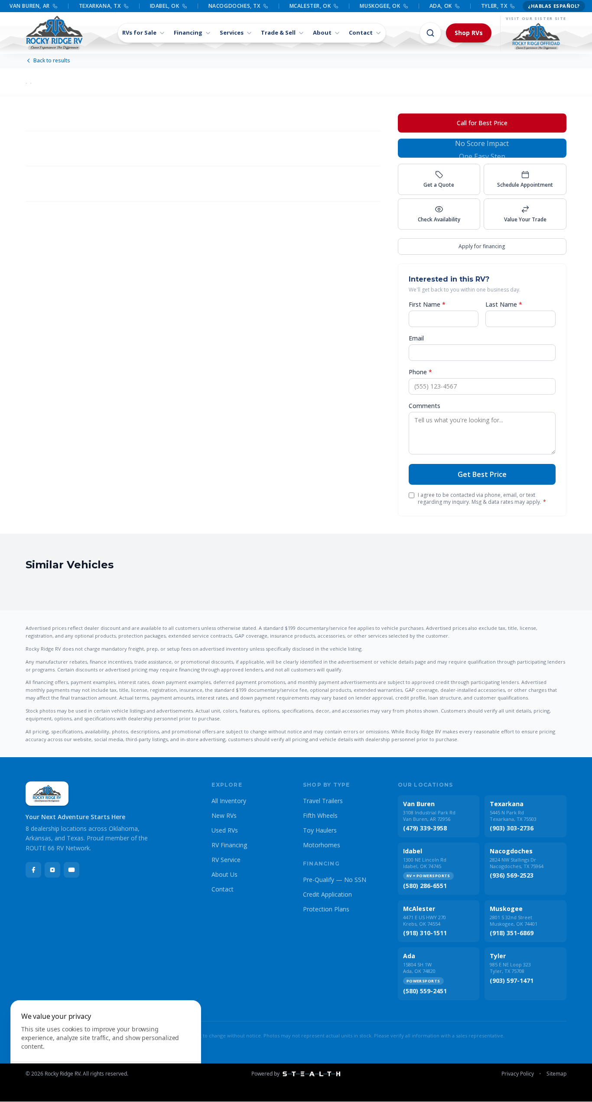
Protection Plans (326, 909)
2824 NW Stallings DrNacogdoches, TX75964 (516, 862)
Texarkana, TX (100, 6)
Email (416, 338)
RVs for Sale (139, 32)
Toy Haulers (320, 830)
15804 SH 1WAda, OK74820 (419, 967)
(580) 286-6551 (425, 886)
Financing (188, 32)
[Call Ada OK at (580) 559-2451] (457, 6)
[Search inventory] (430, 33)
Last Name (503, 304)
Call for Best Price (482, 123)
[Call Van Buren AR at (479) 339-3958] (55, 6)
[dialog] (105, 1046)
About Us (224, 874)
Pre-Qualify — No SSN (334, 879)
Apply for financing (482, 246)
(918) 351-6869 (511, 933)
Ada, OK (440, 6)
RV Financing (229, 845)
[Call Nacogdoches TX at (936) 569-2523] (265, 6)
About (322, 32)
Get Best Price (482, 474)
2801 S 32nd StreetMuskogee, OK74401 (513, 920)
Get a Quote (438, 184)
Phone (420, 372)
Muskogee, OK (380, 6)
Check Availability (439, 219)
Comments (424, 406)
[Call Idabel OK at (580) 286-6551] (184, 6)
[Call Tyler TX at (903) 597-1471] (512, 6)
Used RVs (224, 830)
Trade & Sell (278, 32)
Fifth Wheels (320, 815)
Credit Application (327, 894)
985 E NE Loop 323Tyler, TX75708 (510, 967)
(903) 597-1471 (511, 980)
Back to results (51, 60)
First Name (427, 304)
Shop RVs (469, 33)
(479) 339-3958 (425, 828)
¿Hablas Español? (554, 6)
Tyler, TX (494, 6)
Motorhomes (321, 845)
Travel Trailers (323, 801)
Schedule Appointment (525, 184)
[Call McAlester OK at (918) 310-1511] (335, 6)
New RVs (224, 815)
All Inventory (228, 801)
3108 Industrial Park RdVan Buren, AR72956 (429, 815)
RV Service (226, 860)
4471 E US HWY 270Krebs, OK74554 (424, 920)
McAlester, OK (310, 6)
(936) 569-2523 (511, 875)
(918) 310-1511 (425, 933)
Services (232, 32)
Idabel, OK (164, 6)
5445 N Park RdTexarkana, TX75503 (513, 815)
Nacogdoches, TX (234, 6)
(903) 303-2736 (511, 828)
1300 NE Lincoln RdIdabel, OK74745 (424, 862)
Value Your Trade (525, 219)
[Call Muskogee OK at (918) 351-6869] (405, 6)
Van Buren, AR (30, 6)
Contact (361, 32)
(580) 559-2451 (425, 991)
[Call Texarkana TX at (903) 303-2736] (126, 6)
